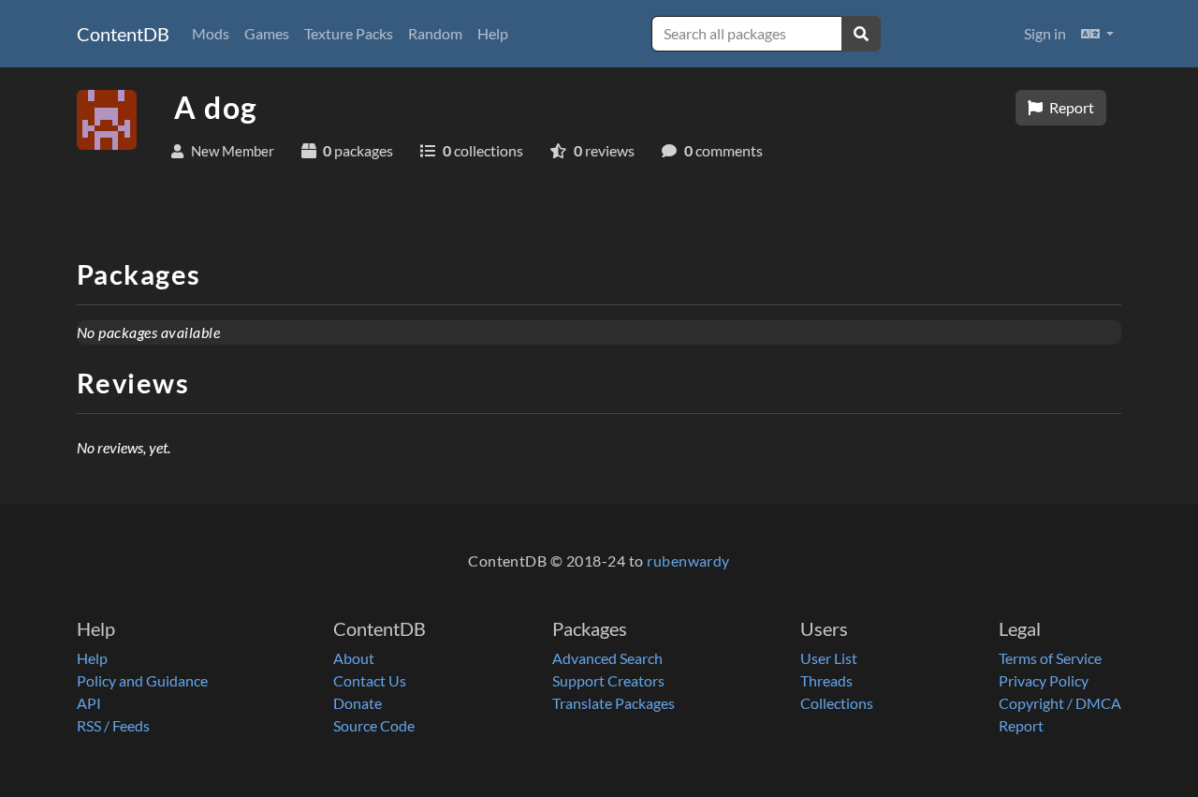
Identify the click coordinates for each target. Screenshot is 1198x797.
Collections (836, 703)
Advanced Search (607, 658)
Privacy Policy (1043, 680)
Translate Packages (613, 703)
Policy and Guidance (142, 680)
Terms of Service (1050, 658)
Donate (357, 703)
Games (266, 33)
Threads (826, 680)
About (353, 658)
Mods (210, 33)
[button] (1097, 33)
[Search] (861, 34)
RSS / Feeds (113, 725)
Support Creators (608, 680)
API (89, 703)
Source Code (374, 725)
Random (435, 33)
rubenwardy (688, 560)
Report (1070, 107)
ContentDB (123, 33)
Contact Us (369, 680)
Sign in (1045, 33)
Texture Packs (348, 33)
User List (828, 658)
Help (492, 33)
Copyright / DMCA (1060, 703)
